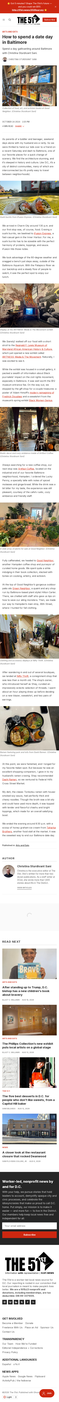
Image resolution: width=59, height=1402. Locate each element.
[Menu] (4, 20)
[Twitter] (21, 1302)
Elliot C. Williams (11, 1000)
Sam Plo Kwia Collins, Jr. (14, 1161)
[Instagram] (4, 1302)
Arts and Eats (10, 32)
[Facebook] (27, 1302)
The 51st (14, 1392)
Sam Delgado (8, 1109)
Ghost (36, 1392)
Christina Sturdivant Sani (22, 59)
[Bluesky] (10, 1302)
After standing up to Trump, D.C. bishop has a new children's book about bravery (25, 991)
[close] (55, 6)
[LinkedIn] (16, 1302)
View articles (24, 888)
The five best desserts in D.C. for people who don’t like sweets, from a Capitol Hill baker (28, 1099)
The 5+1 (6, 1091)
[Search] (9, 20)
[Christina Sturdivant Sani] (4, 59)
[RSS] (33, 1302)
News (5, 1147)
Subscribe (49, 19)
